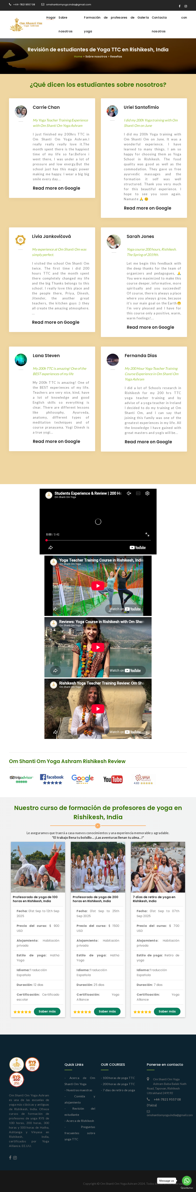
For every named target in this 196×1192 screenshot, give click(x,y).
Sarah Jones (140, 236)
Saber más (47, 1011)
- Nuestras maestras (78, 1090)
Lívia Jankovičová (51, 236)
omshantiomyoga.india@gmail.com (68, 4)
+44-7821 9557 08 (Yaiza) (164, 1102)
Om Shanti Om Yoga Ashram (118, 1183)
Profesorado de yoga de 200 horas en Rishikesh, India (95, 899)
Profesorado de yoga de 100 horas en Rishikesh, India (35, 899)
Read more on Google (56, 188)
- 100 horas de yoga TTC (118, 1078)
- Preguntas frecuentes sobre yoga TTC (80, 1133)
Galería (143, 18)
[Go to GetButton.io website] (187, 1188)
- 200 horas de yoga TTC (118, 1084)
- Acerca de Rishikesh (79, 1120)
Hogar (51, 18)
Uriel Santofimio (141, 107)
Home (98, 56)
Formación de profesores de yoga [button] (109, 24)
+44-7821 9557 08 (24, 4)
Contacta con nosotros (169, 24)
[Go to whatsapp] (187, 1180)
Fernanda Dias (141, 356)
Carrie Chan (46, 107)
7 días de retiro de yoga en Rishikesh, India (154, 899)
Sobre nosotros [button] (66, 24)
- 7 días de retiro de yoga (118, 1090)
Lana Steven (46, 356)
